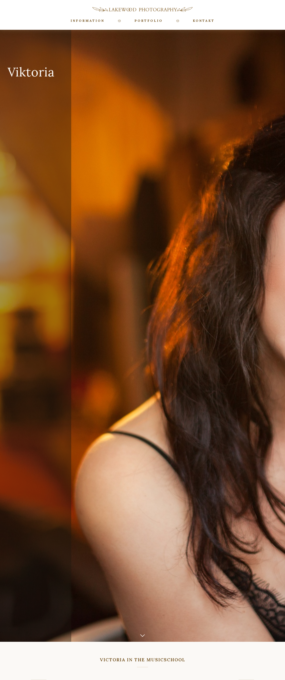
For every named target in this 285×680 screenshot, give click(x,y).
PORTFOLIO (148, 21)
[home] (142, 9)
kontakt (204, 21)
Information (87, 21)
